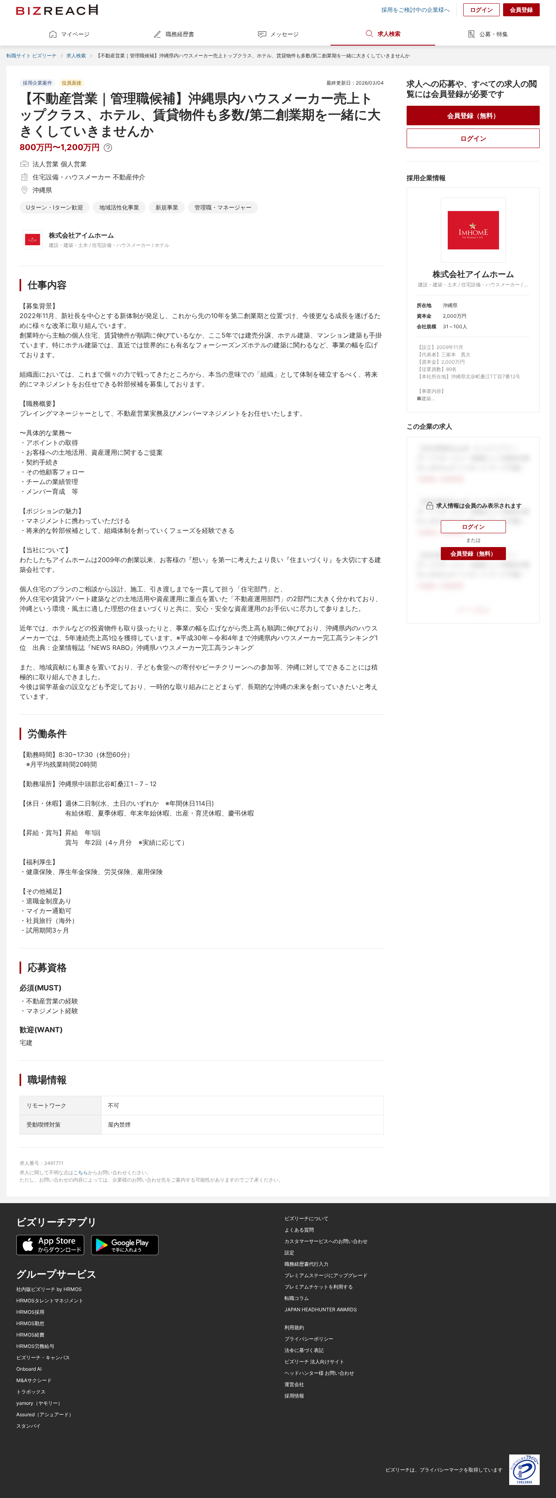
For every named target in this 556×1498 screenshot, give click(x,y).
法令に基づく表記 (304, 1350)
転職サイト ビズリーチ (32, 55)
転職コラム (297, 1298)
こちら (80, 1172)
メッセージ (284, 34)
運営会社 (294, 1384)
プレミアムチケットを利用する (319, 1286)
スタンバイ (28, 1426)
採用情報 (294, 1395)
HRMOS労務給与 (35, 1346)
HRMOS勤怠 (30, 1323)
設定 (289, 1252)
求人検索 (389, 33)
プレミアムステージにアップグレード (326, 1275)
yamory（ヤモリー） (39, 1403)
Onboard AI (29, 1369)
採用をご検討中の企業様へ (415, 10)
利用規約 (294, 1327)
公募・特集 (493, 34)
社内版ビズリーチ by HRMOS (49, 1289)
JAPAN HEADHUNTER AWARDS (321, 1309)
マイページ (75, 34)
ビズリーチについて (306, 1218)
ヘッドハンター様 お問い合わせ (319, 1373)
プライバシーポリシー (309, 1339)
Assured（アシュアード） (45, 1414)
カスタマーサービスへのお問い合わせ (326, 1241)
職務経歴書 (180, 34)
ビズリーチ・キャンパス (43, 1357)
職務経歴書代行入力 (306, 1264)
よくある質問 (299, 1230)
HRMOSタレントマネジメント (49, 1300)
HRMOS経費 (30, 1334)
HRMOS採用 (30, 1312)
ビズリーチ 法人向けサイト (314, 1361)
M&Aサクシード (34, 1380)
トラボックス (31, 1391)
